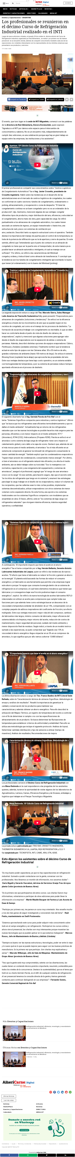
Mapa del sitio (52, 1143)
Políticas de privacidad (40, 1143)
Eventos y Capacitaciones (14, 13)
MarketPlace (36, 9)
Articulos (23, 9)
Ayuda (13, 1143)
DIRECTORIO (31, 13)
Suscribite (68, 3)
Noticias (13, 9)
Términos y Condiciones (24, 1143)
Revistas (48, 9)
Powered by (37, 1152)
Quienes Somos (63, 1143)
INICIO (5, 9)
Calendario (43, 13)
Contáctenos (5, 1143)
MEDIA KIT (53, 13)
